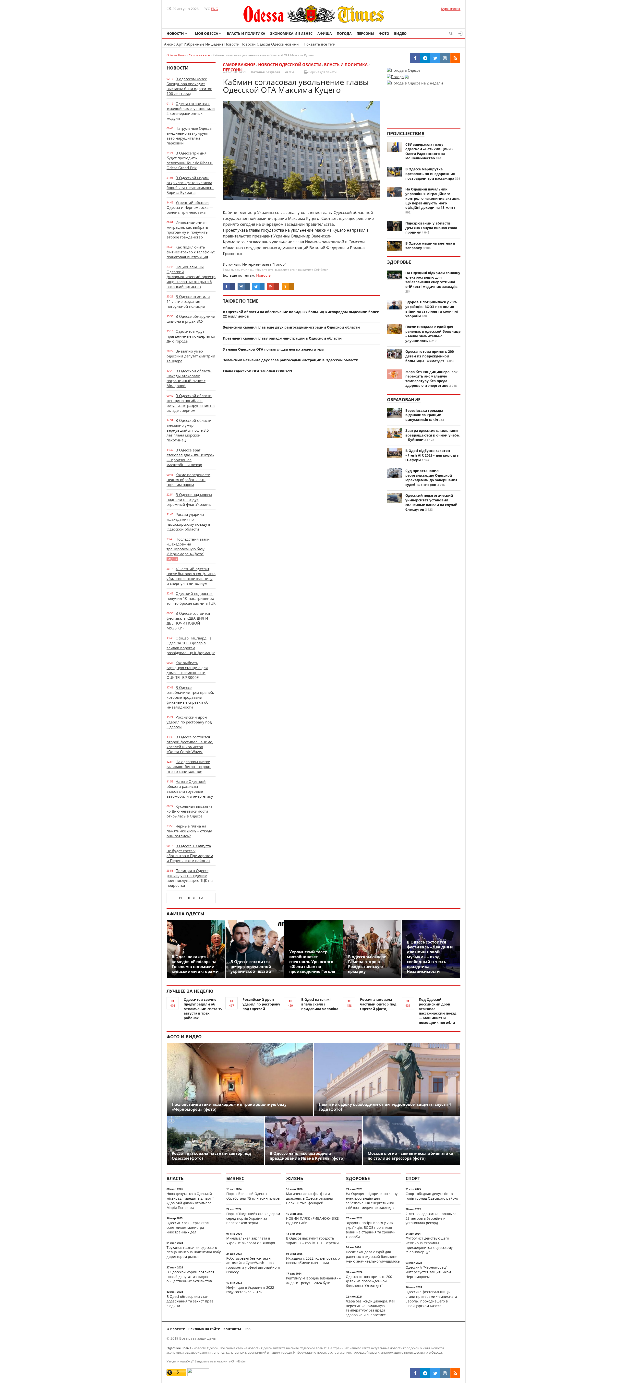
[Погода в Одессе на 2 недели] (415, 81)
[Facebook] (415, 1373)
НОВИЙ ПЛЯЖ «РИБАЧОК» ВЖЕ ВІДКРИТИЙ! (312, 1220)
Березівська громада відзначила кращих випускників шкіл (424, 415)
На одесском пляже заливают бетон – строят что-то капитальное (189, 766)
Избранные (194, 44)
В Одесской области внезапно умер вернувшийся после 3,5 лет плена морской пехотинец (189, 430)
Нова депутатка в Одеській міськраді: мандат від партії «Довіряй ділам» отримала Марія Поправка (190, 1200)
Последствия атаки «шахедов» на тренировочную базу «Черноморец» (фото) (188, 549)
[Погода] (398, 75)
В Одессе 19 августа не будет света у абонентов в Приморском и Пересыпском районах (190, 853)
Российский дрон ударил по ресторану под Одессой (189, 722)
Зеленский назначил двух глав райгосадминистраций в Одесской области (290, 360)
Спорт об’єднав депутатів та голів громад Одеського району (432, 1196)
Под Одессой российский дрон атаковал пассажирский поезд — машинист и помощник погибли (437, 1011)
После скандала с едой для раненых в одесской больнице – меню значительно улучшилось (432, 333)
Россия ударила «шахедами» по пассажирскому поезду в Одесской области (188, 522)
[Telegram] (425, 1373)
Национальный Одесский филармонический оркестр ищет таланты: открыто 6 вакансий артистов (191, 276)
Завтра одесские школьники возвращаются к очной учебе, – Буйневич (432, 435)
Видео (400, 33)
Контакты (232, 1328)
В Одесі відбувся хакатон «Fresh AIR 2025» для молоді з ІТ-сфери (432, 455)
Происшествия (405, 133)
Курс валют (450, 8)
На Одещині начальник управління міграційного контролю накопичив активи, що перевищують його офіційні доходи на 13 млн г (432, 198)
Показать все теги (320, 44)
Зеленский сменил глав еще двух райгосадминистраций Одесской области (291, 327)
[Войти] (460, 33)
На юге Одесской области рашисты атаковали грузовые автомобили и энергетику (190, 789)
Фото (384, 33)
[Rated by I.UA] (198, 1374)
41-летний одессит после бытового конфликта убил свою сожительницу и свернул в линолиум (191, 576)
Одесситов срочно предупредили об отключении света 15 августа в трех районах (203, 1008)
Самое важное (239, 64)
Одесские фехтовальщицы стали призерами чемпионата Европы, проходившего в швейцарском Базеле (431, 1298)
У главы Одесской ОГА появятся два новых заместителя (273, 349)
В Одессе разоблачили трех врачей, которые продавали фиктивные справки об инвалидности (190, 697)
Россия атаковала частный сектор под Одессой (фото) (378, 1004)
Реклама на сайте (204, 1328)
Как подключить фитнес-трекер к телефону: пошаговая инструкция (191, 252)
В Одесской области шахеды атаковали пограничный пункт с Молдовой (189, 378)
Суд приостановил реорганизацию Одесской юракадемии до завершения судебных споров (431, 477)
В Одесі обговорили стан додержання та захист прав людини (190, 1301)
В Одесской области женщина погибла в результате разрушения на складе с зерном (191, 403)
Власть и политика (246, 33)
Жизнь (294, 1178)
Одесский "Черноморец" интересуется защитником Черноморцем (428, 1272)
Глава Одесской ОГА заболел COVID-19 (257, 371)
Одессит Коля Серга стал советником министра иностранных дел (188, 1227)
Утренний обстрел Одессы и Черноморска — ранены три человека (190, 207)
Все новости (191, 898)
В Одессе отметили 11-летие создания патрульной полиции (188, 301)
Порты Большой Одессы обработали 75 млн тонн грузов (253, 1196)
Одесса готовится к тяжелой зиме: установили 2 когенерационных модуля (191, 111)
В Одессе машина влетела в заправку (430, 245)
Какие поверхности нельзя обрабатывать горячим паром (188, 479)
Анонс (169, 44)
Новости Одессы (255, 44)
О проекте (176, 1328)
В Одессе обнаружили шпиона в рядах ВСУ (191, 319)
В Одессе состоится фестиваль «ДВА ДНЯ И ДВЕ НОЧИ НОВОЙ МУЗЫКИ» (188, 620)
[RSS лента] (455, 1373)
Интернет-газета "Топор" (264, 264)
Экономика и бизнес (291, 33)
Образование (404, 399)
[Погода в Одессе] (403, 70)
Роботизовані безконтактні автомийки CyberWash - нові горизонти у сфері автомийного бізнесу (253, 1265)
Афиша (324, 33)
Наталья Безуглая (265, 72)
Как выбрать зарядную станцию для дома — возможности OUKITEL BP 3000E (187, 670)
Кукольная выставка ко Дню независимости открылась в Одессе (189, 811)
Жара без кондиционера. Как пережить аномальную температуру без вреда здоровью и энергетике (431, 378)
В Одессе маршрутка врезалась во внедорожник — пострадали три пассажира (432, 174)
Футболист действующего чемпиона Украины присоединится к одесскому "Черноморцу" (429, 1245)
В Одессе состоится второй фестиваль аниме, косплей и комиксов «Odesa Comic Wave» (190, 744)
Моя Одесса (206, 33)
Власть (175, 1178)
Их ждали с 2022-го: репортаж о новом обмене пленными (313, 1260)
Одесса (277, 44)
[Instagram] (445, 1373)
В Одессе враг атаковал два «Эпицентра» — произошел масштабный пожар (190, 457)
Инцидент (214, 44)
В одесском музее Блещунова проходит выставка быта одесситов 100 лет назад (189, 86)
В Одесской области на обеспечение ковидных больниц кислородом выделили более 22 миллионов (301, 314)
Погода (344, 33)
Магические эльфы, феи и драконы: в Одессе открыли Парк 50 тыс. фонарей (309, 1198)
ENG (214, 8)
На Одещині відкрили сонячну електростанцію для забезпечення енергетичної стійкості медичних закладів (432, 280)
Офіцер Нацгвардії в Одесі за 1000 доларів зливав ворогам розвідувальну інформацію (191, 645)
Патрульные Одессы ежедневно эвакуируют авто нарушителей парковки (189, 135)
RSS (247, 1328)
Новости (175, 33)
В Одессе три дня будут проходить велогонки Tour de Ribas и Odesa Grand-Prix (190, 160)
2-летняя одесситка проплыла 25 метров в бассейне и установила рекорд (431, 1218)
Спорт (413, 1178)
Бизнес (235, 1178)
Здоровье (399, 262)
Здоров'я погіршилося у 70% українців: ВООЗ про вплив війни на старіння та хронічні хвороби (431, 309)
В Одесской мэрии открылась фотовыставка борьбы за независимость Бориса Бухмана (190, 185)
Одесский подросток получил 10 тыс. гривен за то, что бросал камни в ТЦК (191, 598)
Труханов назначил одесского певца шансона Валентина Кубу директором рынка (194, 1252)
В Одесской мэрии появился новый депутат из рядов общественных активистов (190, 1277)
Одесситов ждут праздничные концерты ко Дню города (191, 336)
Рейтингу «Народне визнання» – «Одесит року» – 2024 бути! (313, 1280)
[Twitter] (435, 1373)
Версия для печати (322, 72)
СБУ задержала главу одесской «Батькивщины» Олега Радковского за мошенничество (429, 151)
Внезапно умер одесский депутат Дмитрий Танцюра (191, 356)
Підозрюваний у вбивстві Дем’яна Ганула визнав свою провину (431, 228)
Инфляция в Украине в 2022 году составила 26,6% (250, 1289)
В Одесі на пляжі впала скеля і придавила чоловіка (319, 1004)
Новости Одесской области (289, 64)
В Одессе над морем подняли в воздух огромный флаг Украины (189, 499)
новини (292, 44)
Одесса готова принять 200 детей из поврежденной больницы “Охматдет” (429, 356)
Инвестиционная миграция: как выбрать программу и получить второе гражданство (187, 229)
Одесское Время (179, 1348)
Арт (179, 44)
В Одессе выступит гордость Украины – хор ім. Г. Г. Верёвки (312, 1240)
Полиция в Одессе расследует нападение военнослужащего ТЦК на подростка (190, 878)
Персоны (365, 33)
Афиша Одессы (185, 914)
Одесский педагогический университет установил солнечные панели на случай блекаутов (431, 502)
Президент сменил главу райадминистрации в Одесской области (282, 338)
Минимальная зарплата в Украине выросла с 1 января (250, 1240)
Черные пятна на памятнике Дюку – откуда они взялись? (189, 831)
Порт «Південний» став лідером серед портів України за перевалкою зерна (253, 1218)
